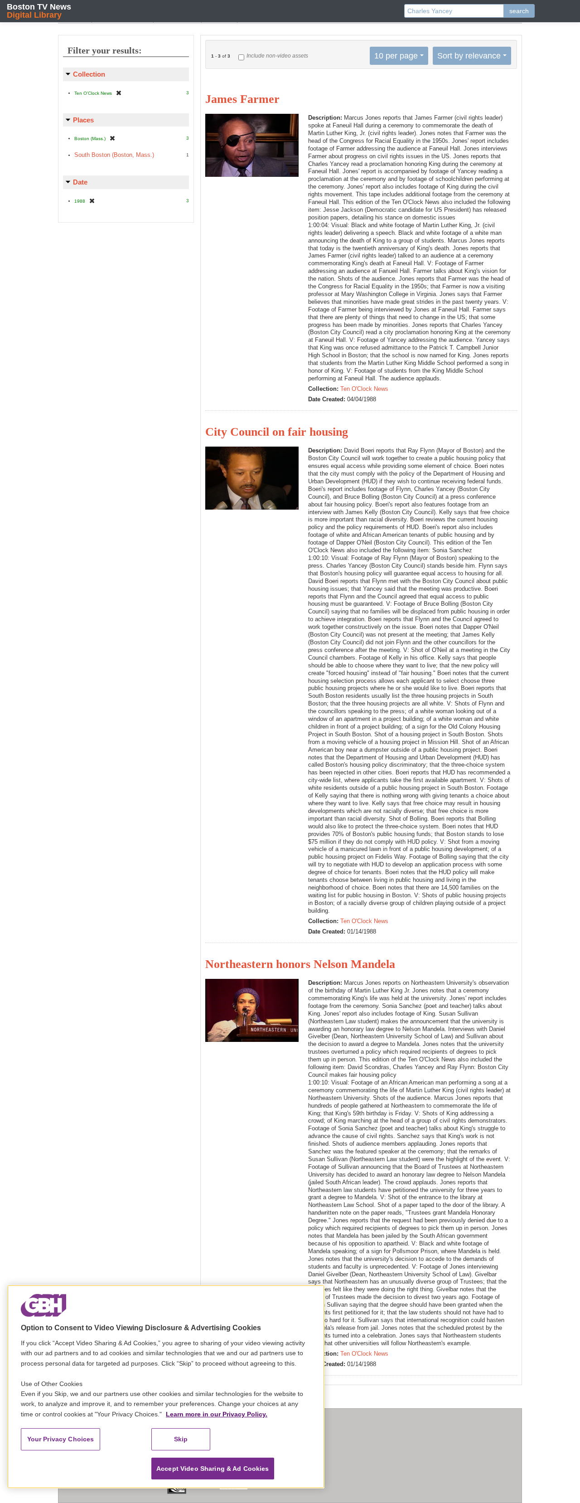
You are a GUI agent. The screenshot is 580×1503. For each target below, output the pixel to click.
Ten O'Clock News (364, 388)
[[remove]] (118, 92)
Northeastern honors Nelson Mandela (300, 964)
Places (83, 120)
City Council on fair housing (276, 431)
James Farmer (242, 99)
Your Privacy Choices (60, 1439)
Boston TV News (39, 10)
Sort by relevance (469, 55)
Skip (181, 1439)
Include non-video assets (277, 56)
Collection (89, 74)
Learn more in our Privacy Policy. (216, 1414)
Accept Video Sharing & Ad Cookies (212, 1468)
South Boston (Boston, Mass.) (114, 154)
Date (80, 182)
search (519, 11)
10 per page (396, 55)
